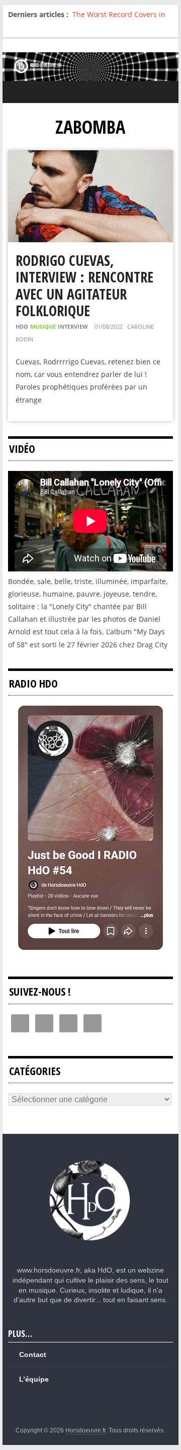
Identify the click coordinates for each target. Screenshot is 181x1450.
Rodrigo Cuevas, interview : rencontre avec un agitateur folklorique (84, 286)
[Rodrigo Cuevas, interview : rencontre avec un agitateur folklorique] (90, 156)
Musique (43, 326)
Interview (73, 326)
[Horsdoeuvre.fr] (90, 66)
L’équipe (34, 1379)
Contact (32, 1354)
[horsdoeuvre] (90, 1161)
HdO (22, 326)
